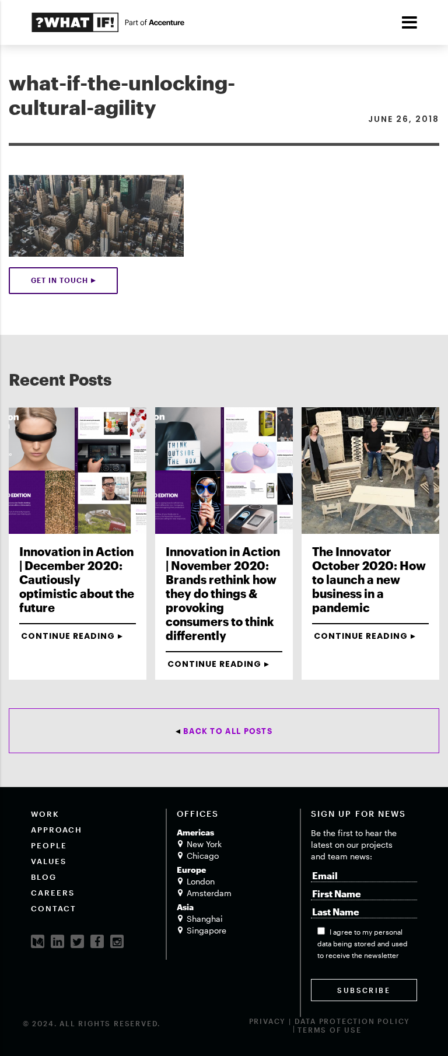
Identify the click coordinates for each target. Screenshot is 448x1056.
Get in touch (59, 280)
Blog (44, 877)
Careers (53, 892)
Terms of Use (330, 1030)
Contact (53, 908)
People (49, 845)
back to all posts (227, 731)
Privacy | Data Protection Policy (330, 1021)
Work (45, 814)
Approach (56, 829)
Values (48, 861)
